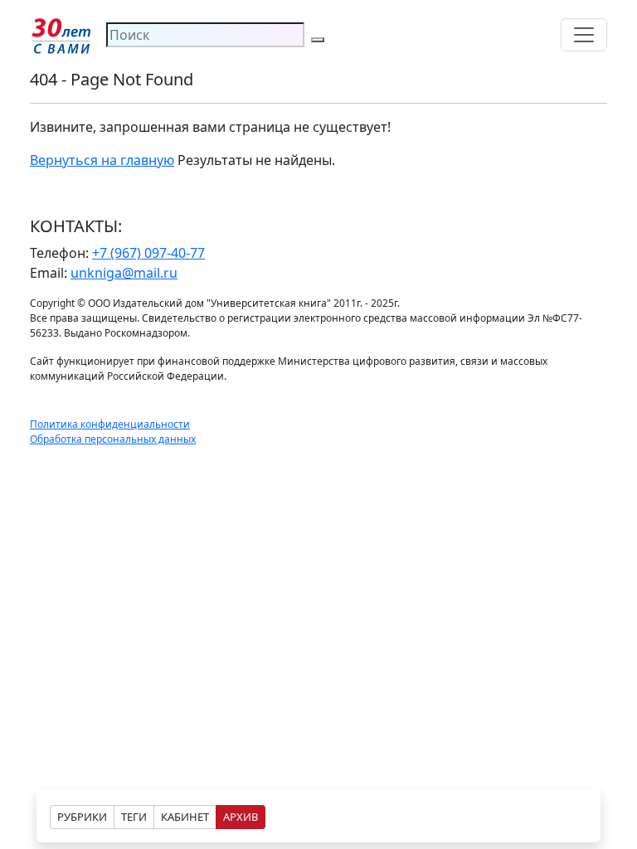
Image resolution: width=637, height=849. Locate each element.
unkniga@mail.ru (124, 273)
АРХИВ (240, 816)
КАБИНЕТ (185, 816)
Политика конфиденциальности (110, 424)
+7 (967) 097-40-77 (148, 253)
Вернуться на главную (102, 160)
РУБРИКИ (82, 816)
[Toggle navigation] (584, 34)
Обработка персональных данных (113, 439)
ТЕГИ (134, 816)
